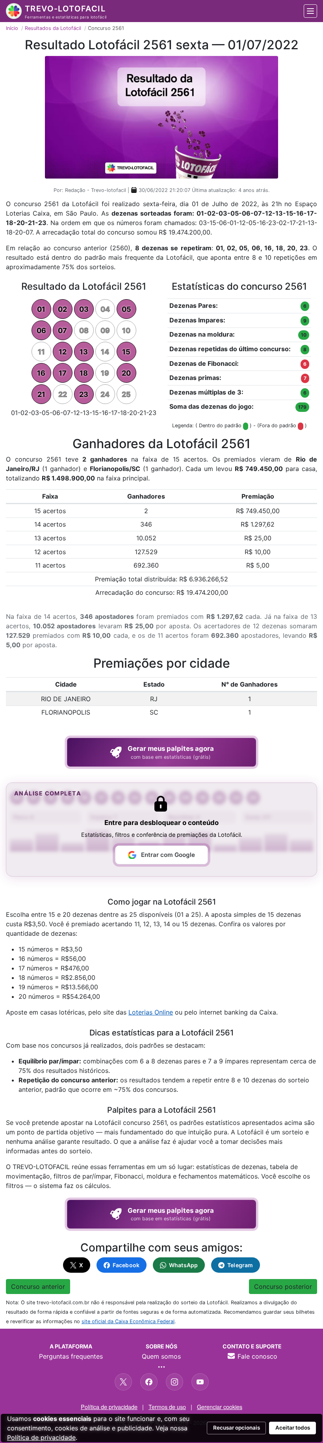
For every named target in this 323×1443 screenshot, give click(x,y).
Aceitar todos (292, 1427)
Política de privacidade (109, 1406)
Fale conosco (256, 1356)
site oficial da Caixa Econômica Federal (128, 1321)
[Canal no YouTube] (200, 1382)
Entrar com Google (168, 854)
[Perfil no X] (123, 1382)
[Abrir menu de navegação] (310, 11)
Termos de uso (167, 1406)
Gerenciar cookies (219, 1406)
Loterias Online (150, 1012)
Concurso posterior (283, 1286)
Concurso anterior (38, 1286)
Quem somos (161, 1356)
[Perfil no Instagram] (174, 1382)
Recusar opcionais (236, 1427)
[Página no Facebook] (149, 1382)
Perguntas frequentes (71, 1356)
